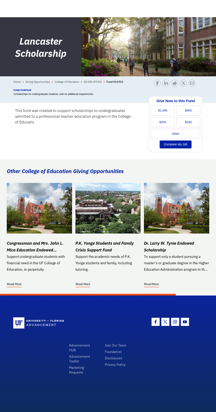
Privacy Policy (115, 364)
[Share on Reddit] (175, 84)
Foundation (113, 351)
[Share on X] (184, 84)
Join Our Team (116, 345)
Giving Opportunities (37, 81)
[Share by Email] (192, 84)
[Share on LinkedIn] (167, 84)
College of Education (67, 81)
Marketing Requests (76, 370)
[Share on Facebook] (158, 84)
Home (17, 81)
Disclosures (113, 358)
